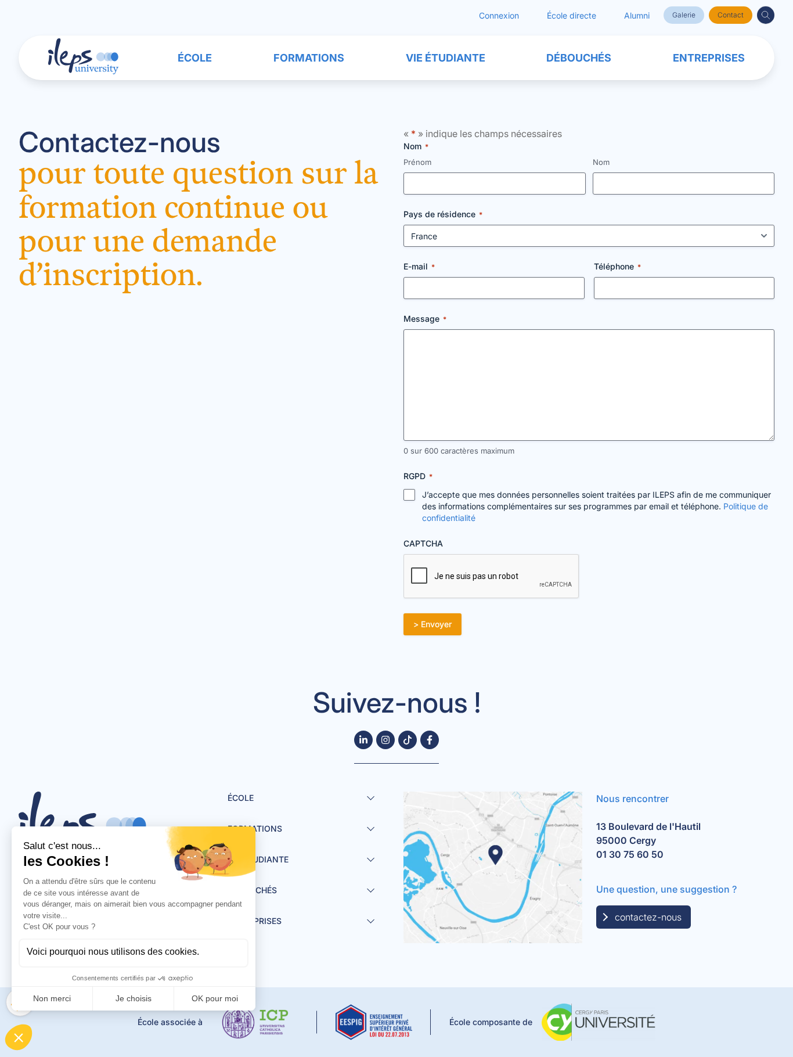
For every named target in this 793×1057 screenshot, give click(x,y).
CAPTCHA (423, 543)
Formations (308, 58)
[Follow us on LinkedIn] (363, 740)
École (195, 58)
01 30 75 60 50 (630, 854)
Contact (731, 14)
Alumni (637, 15)
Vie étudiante (445, 58)
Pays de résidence (442, 214)
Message (424, 318)
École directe (571, 15)
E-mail (419, 266)
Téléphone (617, 266)
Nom (601, 162)
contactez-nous (648, 917)
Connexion (499, 15)
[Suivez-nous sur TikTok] (407, 740)
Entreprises (709, 58)
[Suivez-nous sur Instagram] (385, 740)
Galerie (683, 14)
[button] (765, 15)
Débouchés (578, 58)
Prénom (417, 162)
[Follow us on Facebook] (429, 740)
